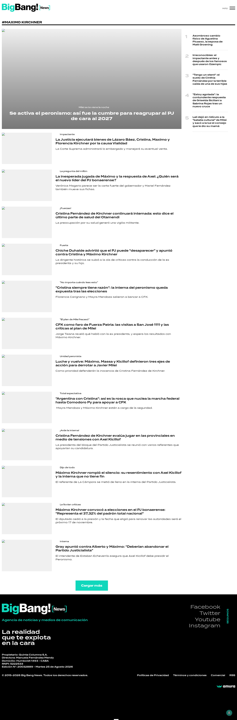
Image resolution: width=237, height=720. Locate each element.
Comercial (218, 675)
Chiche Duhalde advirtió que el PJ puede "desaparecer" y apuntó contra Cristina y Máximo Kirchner (114, 252)
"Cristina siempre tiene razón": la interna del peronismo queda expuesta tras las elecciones (112, 289)
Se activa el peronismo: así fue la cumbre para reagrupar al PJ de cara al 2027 (91, 116)
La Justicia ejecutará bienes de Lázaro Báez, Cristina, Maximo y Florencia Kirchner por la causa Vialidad (113, 141)
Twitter (209, 613)
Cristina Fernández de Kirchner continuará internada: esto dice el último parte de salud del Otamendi (114, 215)
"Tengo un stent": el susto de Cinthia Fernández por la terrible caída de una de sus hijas (210, 79)
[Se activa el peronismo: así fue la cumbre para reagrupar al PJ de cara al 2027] (91, 79)
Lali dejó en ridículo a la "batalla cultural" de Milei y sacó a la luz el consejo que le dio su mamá (210, 121)
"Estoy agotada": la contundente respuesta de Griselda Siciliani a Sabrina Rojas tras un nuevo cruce (209, 100)
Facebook (205, 606)
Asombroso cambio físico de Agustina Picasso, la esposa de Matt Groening (208, 40)
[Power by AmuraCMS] (226, 686)
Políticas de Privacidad (153, 675)
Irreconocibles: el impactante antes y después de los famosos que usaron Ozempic (210, 60)
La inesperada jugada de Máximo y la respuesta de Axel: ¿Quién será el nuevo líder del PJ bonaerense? (117, 178)
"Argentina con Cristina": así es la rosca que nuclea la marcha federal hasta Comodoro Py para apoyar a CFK (117, 400)
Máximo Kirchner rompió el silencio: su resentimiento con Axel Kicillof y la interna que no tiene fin (118, 474)
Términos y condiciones (190, 675)
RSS (232, 675)
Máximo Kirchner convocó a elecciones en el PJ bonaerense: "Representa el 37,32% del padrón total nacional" (110, 511)
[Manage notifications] (229, 713)
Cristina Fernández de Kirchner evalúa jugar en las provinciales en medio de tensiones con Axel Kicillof (115, 437)
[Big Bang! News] (26, 8)
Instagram (204, 625)
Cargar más (91, 585)
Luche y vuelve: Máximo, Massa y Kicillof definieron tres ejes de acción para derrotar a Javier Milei (113, 363)
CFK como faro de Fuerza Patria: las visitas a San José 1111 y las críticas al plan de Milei (112, 326)
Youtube (207, 619)
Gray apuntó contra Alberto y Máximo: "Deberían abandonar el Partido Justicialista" (112, 548)
